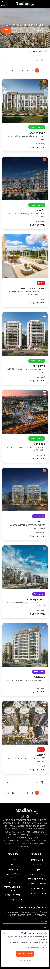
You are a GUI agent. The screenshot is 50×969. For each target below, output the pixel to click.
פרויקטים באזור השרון (37, 888)
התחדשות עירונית (37, 874)
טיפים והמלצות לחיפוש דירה (13, 888)
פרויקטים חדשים (37, 859)
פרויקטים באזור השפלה (37, 883)
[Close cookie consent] (4, 933)
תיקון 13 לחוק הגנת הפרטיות (13, 876)
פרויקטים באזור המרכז (37, 879)
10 (13, 70)
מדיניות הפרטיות (40, 945)
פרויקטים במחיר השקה (37, 893)
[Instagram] (22, 816)
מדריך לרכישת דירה (13, 894)
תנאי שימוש (13, 864)
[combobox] (30, 30)
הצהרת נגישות (13, 869)
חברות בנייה (37, 864)
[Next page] (8, 70)
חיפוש (6, 30)
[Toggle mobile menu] (47, 4)
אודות (13, 859)
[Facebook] (27, 816)
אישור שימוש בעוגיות (25, 954)
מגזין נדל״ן (37, 869)
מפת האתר (13, 882)
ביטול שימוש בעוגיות (25, 960)
